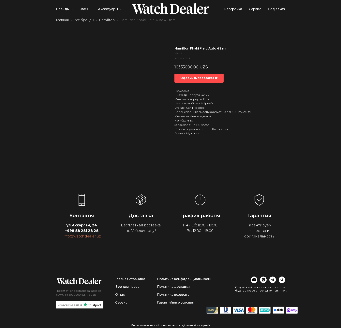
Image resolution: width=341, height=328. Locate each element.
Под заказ (276, 9)
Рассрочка (233, 9)
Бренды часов (127, 287)
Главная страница (130, 279)
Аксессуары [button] (108, 9)
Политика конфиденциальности (184, 279)
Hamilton (107, 20)
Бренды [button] (63, 9)
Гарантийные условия (175, 302)
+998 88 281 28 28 (81, 231)
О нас (120, 294)
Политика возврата (173, 294)
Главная (62, 20)
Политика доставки (173, 287)
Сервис (255, 9)
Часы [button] (84, 9)
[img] (79, 281)
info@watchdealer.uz (82, 236)
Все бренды (84, 20)
